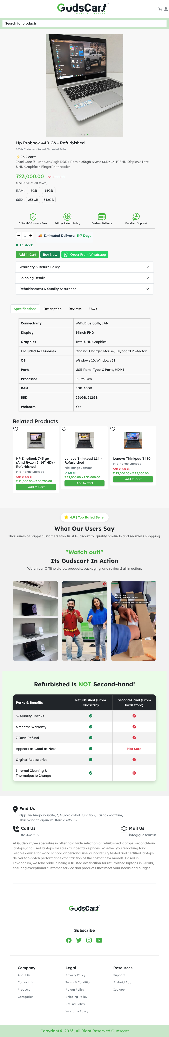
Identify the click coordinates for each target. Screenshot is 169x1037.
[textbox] (84, 23)
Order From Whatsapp (88, 254)
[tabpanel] (84, 364)
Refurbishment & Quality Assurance (48, 289)
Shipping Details (32, 278)
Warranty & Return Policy (40, 267)
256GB (33, 200)
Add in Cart (27, 254)
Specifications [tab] (25, 309)
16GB (49, 191)
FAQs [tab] (93, 309)
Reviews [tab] (75, 309)
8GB (34, 191)
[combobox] (84, 23)
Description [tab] (52, 309)
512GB (49, 200)
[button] (149, 459)
